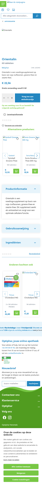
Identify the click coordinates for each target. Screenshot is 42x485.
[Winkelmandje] (13, 9)
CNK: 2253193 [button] (35, 68)
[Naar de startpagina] (24, 4)
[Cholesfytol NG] (11, 282)
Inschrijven (33, 383)
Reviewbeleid (34, 253)
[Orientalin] (21, 42)
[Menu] (3, 4)
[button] (21, 189)
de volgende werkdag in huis (18, 329)
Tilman (11, 295)
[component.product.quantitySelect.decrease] (4, 97)
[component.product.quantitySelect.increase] (12, 97)
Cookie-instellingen (21, 479)
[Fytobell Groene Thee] (11, 144)
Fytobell (12, 155)
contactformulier (14, 353)
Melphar (5, 67)
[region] (21, 42)
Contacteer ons (11, 395)
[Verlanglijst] (8, 9)
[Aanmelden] (2, 9)
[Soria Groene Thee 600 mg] (31, 144)
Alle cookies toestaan (21, 466)
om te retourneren (29, 329)
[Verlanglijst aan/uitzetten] (17, 139)
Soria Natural (31, 155)
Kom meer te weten (11, 460)
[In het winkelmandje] (16, 171)
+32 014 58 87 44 (8, 347)
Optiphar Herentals (10, 425)
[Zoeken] (37, 15)
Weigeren (21, 473)
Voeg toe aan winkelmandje (27, 98)
